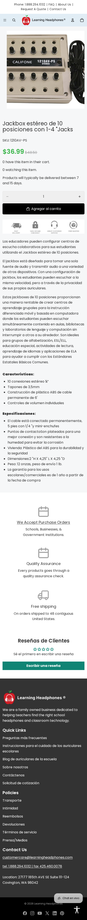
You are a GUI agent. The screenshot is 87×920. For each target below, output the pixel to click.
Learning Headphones (48, 903)
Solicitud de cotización (21, 783)
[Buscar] (14, 20)
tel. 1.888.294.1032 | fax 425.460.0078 (32, 866)
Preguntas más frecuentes (25, 737)
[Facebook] (24, 913)
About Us (64, 4)
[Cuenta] (72, 20)
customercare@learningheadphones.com (38, 857)
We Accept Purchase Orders (43, 522)
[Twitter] (47, 913)
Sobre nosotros (15, 767)
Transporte (12, 800)
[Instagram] (32, 913)
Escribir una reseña (43, 665)
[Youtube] (39, 913)
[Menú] (5, 20)
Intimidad (10, 808)
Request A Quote (33, 9)
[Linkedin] (54, 913)
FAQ (51, 4)
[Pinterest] (62, 913)
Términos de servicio (20, 832)
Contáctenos (13, 775)
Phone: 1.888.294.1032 (29, 4)
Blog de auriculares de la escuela (30, 759)
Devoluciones (14, 824)
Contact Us (57, 9)
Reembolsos (13, 816)
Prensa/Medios (15, 840)
